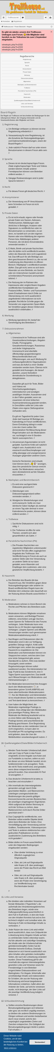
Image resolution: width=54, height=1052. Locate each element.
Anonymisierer (27, 69)
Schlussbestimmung (27, 106)
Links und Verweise (27, 103)
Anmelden (6, 21)
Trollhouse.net (13, 17)
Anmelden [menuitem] (46, 17)
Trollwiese (27, 88)
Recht (27, 65)
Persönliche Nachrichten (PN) (27, 91)
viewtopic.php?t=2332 (12, 45)
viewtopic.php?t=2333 (12, 47)
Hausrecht (27, 94)
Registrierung (27, 59)
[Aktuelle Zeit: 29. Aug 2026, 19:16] (51, 26)
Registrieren (18, 21)
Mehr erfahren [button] (10, 1048)
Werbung (27, 75)
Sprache (27, 62)
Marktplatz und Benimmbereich (27, 84)
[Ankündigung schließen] (51, 32)
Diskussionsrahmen (27, 78)
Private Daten (27, 72)
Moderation (27, 97)
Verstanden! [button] (40, 1042)
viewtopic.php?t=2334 (12, 50)
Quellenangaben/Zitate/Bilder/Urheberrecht (27, 100)
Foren (23, 17)
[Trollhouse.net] (27, 7)
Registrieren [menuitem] (50, 17)
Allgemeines (27, 81)
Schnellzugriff (4, 17)
